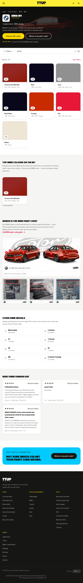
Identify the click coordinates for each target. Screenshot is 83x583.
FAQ (57, 512)
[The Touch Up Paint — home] (41, 3)
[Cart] (79, 3)
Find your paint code (62, 500)
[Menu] (4, 3)
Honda (31, 508)
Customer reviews (62, 516)
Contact (58, 527)
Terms (4, 540)
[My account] (73, 3)
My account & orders (62, 496)
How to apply (60, 504)
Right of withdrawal (8, 544)
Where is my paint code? (38, 36)
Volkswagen (33, 496)
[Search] (79, 51)
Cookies (4, 560)
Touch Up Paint (12, 12)
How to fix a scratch (62, 508)
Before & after (61, 520)
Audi (30, 516)
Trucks (4, 516)
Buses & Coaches (8, 520)
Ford (30, 512)
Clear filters (77, 60)
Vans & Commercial (8, 512)
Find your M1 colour (13, 36)
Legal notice (6, 537)
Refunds (5, 552)
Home (4, 12)
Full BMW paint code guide (12, 232)
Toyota (31, 504)
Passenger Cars (7, 500)
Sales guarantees (62, 523)
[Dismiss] (9, 579)
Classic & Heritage (8, 508)
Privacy (4, 556)
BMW (20, 12)
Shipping (5, 548)
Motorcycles (6, 504)
